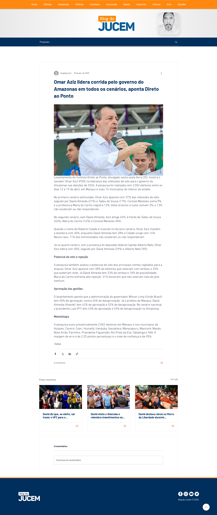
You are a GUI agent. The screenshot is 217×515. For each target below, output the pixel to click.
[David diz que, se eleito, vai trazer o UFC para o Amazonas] (60, 397)
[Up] (206, 507)
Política (57, 344)
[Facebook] (180, 494)
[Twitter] (197, 494)
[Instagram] (186, 494)
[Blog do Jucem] (29, 496)
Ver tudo (174, 379)
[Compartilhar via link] (77, 353)
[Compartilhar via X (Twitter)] (62, 353)
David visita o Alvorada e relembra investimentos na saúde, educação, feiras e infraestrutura (107, 415)
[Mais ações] (161, 73)
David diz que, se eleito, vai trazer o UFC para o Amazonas (59, 415)
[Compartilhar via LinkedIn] (69, 353)
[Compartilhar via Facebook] (55, 353)
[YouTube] (191, 494)
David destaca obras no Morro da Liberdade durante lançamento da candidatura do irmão (156, 415)
